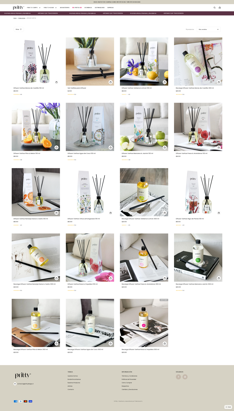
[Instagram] (185, 376)
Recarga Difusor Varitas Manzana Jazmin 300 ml (194, 284)
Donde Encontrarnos (74, 379)
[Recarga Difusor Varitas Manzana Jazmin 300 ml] (198, 257)
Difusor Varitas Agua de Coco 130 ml (82, 153)
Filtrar (17, 29)
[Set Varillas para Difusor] (90, 61)
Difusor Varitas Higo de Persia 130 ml (190, 219)
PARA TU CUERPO (32, 7)
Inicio (15, 18)
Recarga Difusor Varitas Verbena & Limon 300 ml (140, 219)
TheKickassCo (138, 401)
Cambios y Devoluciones (130, 389)
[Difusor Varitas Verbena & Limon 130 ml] (144, 61)
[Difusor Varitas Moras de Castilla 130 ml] (36, 61)
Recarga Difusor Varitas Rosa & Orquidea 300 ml (140, 349)
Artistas (70, 386)
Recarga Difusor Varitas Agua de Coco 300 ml (85, 349)
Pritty (116, 401)
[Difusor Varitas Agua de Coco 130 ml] (90, 127)
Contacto (71, 389)
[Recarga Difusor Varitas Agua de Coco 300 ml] (90, 323)
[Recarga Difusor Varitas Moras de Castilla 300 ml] (198, 61)
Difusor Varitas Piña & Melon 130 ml (27, 153)
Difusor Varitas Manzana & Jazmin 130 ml (137, 153)
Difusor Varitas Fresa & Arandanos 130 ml (191, 153)
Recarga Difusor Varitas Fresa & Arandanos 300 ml (141, 284)
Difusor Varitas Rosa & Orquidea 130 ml (83, 284)
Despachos (125, 386)
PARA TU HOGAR (49, 7)
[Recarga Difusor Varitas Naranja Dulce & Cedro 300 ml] (36, 257)
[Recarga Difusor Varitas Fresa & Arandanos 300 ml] (144, 257)
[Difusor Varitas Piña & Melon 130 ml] (36, 127)
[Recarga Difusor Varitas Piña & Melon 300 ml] (36, 323)
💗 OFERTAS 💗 (77, 7)
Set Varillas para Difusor (77, 88)
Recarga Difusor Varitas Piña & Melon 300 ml (31, 349)
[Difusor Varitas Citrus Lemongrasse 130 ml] (90, 192)
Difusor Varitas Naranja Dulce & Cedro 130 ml (31, 219)
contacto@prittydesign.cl (25, 384)
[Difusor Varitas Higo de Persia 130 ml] (198, 192)
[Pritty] (18, 8)
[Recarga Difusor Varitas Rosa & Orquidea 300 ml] (144, 323)
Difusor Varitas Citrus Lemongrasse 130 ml (84, 219)
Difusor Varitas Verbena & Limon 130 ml (137, 88)
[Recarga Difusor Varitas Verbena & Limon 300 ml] (144, 192)
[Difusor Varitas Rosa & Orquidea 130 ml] (90, 257)
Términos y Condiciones (129, 376)
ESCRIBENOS (88, 7)
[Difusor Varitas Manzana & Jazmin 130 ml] (144, 127)
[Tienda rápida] (56, 82)
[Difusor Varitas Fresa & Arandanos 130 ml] (198, 127)
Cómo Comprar (127, 383)
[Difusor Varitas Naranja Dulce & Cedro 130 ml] (36, 192)
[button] (214, 7)
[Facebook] (178, 376)
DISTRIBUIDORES (100, 7)
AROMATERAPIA (64, 7)
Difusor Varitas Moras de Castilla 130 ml (29, 88)
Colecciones (21, 18)
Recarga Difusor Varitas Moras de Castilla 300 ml (195, 88)
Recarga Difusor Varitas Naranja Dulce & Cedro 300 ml (34, 284)
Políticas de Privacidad (129, 379)
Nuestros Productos (74, 383)
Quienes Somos (73, 376)
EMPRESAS (110, 7)
